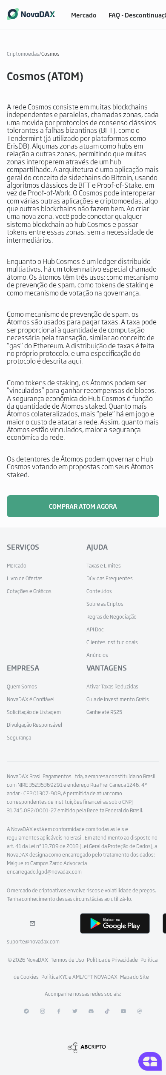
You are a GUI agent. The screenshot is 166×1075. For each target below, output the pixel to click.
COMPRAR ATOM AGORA (83, 506)
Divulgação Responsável (34, 724)
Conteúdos (99, 591)
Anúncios (97, 655)
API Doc (95, 629)
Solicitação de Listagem (34, 712)
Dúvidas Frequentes (109, 578)
